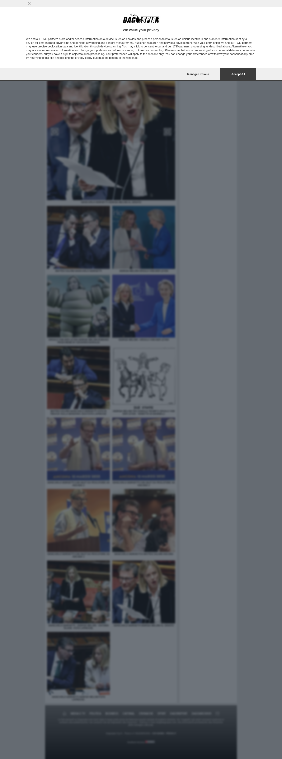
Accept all (238, 74)
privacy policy (83, 57)
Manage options (198, 74)
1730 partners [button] (49, 39)
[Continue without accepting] (29, 3)
